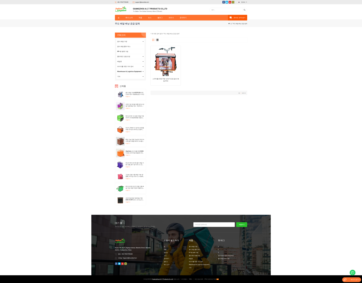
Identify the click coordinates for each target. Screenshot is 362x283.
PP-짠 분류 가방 (122, 51)
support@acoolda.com (142, 2)
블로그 (160, 18)
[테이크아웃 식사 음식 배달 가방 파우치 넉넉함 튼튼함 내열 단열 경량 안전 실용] (120, 118)
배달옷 (119, 61)
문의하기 (183, 18)
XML (190, 279)
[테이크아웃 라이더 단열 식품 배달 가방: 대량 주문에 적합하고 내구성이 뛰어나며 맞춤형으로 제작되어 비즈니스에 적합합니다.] (120, 188)
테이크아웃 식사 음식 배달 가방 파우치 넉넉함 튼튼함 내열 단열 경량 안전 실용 (135, 117)
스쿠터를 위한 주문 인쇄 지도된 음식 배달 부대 (166, 80)
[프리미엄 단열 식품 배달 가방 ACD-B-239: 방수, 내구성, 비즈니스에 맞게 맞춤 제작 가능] (120, 200)
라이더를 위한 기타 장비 (125, 66)
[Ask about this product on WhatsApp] (352, 272)
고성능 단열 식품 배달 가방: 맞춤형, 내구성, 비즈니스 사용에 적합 (134, 175)
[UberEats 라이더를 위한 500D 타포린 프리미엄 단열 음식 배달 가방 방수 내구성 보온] (120, 153)
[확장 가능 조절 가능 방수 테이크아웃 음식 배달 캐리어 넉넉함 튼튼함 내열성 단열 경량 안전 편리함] (120, 141)
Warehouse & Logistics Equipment (129, 71)
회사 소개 (129, 18)
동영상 (166, 252)
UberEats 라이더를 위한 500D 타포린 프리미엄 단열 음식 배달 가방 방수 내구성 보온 (135, 152)
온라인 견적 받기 (239, 18)
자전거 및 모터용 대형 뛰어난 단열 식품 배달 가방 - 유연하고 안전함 (135, 105)
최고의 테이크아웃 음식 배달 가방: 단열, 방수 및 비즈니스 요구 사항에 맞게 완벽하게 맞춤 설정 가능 (135, 163)
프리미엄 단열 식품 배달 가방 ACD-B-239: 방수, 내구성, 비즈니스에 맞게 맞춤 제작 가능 (135, 199)
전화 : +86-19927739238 (125, 254)
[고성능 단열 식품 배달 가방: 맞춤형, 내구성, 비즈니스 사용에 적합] (120, 176)
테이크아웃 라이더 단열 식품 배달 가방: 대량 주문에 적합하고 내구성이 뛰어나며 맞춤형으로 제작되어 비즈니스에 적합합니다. (135, 187)
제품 (140, 18)
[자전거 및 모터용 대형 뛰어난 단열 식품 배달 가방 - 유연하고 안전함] (120, 106)
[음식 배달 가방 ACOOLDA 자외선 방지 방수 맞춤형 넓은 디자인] (120, 94)
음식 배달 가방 (122, 41)
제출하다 (242, 224)
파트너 (171, 18)
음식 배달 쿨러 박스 (123, 46)
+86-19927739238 (122, 2)
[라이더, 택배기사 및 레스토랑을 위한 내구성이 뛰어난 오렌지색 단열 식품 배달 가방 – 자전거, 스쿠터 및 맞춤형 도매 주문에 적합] (120, 129)
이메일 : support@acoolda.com (127, 258)
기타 (118, 76)
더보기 (128, 96)
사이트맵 (184, 279)
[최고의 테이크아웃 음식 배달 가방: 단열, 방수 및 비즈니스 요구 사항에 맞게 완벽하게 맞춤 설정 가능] (120, 165)
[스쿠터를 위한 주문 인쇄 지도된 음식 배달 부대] (166, 61)
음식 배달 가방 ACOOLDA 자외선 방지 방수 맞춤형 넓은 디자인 (135, 93)
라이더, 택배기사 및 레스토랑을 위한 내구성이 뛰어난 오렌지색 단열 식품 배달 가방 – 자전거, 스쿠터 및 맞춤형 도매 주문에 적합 (135, 128)
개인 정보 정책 (198, 279)
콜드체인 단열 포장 (123, 56)
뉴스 (149, 18)
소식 (165, 255)
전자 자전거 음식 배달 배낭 (226, 255)
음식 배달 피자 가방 (223, 258)
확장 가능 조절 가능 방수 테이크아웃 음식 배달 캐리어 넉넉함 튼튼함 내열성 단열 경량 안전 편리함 (135, 140)
